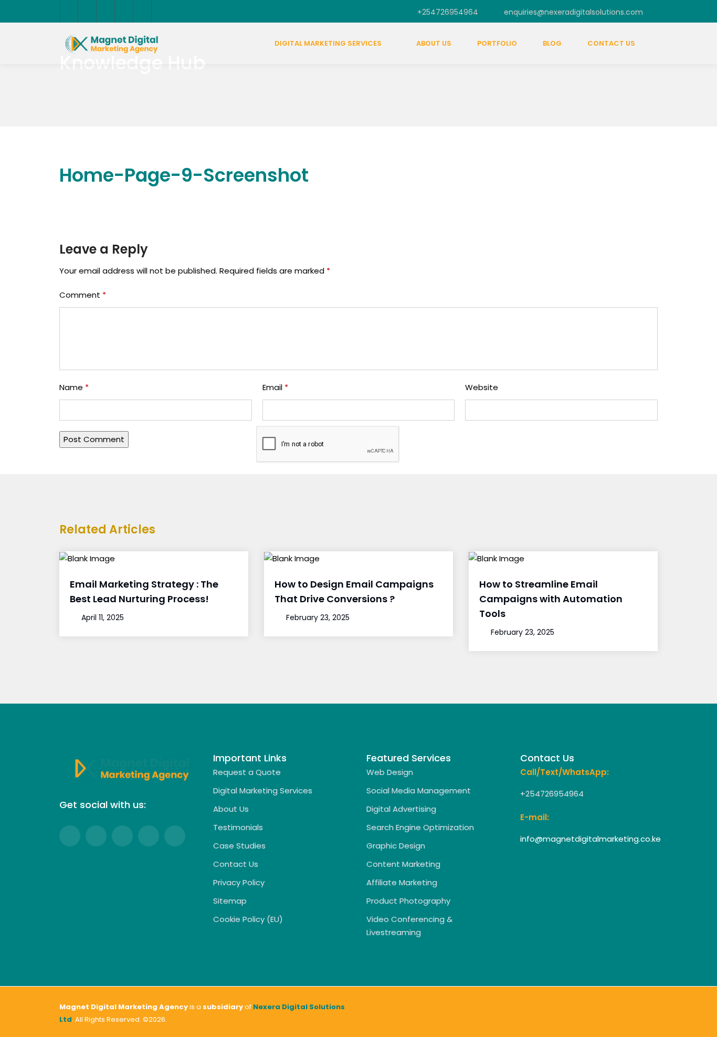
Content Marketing (403, 864)
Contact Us (611, 43)
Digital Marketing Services (328, 43)
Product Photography (408, 900)
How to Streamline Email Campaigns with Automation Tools (551, 599)
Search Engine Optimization (420, 827)
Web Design (389, 772)
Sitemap (230, 900)
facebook (68, 11)
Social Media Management (418, 790)
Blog (552, 43)
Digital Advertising (401, 808)
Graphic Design (395, 845)
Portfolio (497, 43)
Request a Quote (247, 772)
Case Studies (239, 845)
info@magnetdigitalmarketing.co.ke (590, 838)
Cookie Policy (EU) (248, 919)
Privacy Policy (239, 882)
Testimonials (238, 827)
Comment (82, 294)
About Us (433, 43)
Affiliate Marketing (401, 882)
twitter (87, 11)
